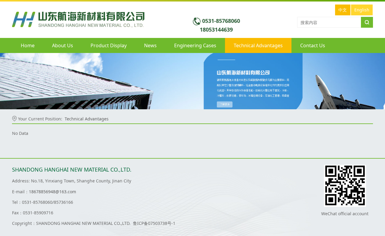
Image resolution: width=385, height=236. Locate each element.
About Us (62, 45)
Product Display (109, 45)
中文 (342, 10)
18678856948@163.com (52, 191)
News (150, 45)
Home (28, 45)
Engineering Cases (195, 45)
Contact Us (312, 45)
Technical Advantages (258, 45)
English (361, 10)
